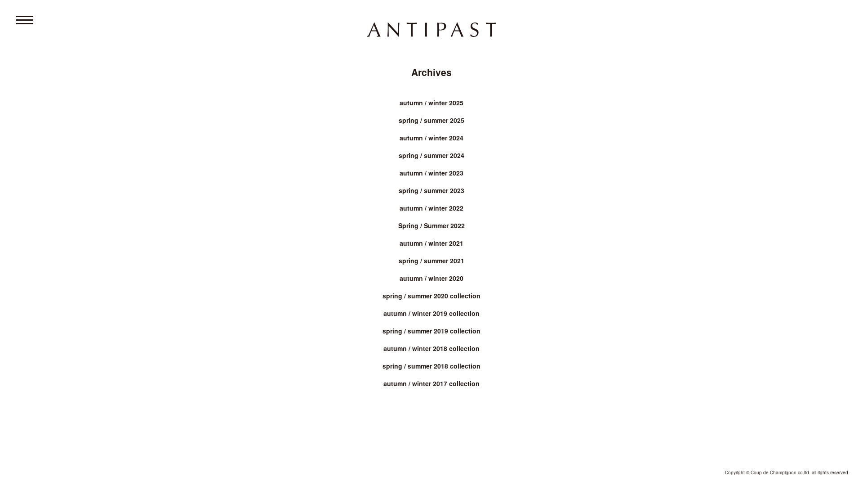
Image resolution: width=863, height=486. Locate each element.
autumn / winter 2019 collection (431, 313)
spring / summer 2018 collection (431, 365)
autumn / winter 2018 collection (431, 348)
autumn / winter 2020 (431, 278)
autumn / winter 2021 (431, 243)
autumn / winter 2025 (431, 102)
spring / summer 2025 (431, 120)
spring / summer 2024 (431, 155)
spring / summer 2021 (431, 260)
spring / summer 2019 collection (431, 330)
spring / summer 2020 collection (431, 295)
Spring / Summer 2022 (431, 225)
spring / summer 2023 (431, 190)
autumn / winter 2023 (431, 172)
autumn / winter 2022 (431, 207)
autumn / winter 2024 (431, 137)
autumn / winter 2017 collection (431, 383)
